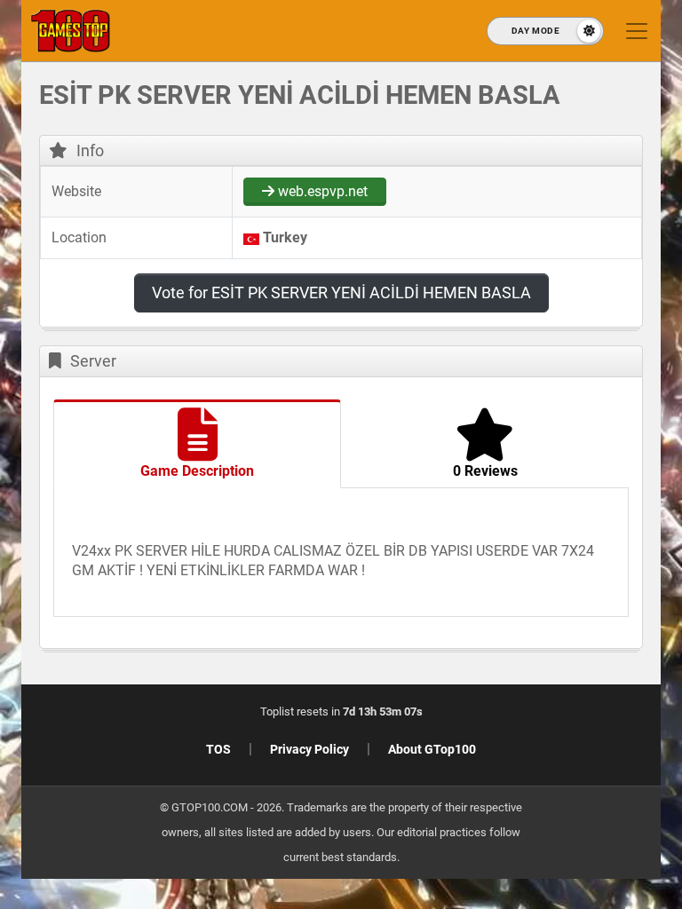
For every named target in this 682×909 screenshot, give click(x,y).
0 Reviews (485, 470)
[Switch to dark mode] (545, 31)
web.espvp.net (321, 191)
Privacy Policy (309, 749)
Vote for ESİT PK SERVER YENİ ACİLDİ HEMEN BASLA (341, 292)
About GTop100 (432, 749)
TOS (218, 749)
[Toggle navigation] (637, 31)
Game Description (197, 470)
